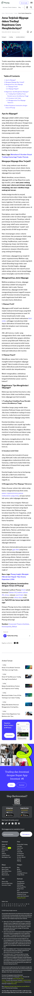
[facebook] (17, 643)
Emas (21, 976)
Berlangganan (26, 834)
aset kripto (20, 595)
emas (7, 595)
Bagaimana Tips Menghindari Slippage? (17, 91)
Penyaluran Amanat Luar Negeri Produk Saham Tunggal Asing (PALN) (16, 981)
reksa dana (18, 597)
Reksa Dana (14, 983)
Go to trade (24, 3)
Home (3, 13)
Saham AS (13, 592)
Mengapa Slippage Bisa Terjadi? (15, 82)
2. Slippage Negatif (12, 89)
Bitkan (14, 626)
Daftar (11, 785)
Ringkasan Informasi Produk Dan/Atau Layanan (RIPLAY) (17, 986)
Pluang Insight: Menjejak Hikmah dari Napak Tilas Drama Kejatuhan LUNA (15, 576)
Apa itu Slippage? (11, 80)
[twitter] (15, 643)
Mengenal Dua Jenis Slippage (14, 84)
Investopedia (6, 626)
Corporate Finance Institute (19, 624)
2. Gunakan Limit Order (14, 98)
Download (21, 785)
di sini (23, 590)
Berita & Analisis (9, 13)
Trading (15, 13)
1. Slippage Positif (12, 86)
